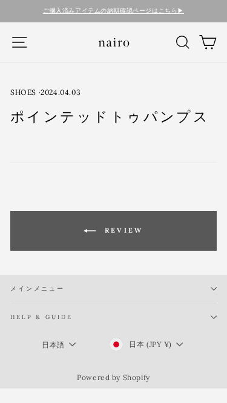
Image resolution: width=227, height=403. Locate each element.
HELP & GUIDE (41, 317)
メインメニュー (37, 288)
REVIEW (121, 230)
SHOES (23, 92)
